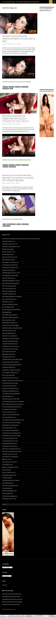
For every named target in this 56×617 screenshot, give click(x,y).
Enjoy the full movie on (12, 219)
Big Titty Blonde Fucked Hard (9, 351)
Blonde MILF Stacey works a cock (9, 244)
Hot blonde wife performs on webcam (10, 480)
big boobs (11, 86)
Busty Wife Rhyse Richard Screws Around (11, 451)
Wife (26, 36)
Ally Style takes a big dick (8, 249)
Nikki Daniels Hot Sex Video (8, 354)
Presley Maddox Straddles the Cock (10, 372)
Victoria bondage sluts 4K (8, 307)
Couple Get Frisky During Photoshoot (10, 414)
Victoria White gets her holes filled (10, 275)
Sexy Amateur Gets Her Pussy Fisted (10, 338)
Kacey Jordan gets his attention (9, 462)
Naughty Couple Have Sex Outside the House (12, 380)
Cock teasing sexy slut (7, 464)
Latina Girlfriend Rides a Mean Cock (10, 377)
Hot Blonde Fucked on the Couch (9, 454)
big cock (14, 131)
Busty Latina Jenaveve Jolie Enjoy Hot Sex (11, 594)
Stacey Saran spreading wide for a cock (11, 246)
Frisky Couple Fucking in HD (8, 375)
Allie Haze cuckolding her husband (10, 304)
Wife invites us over (6, 459)
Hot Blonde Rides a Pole (7, 493)
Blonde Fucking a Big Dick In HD (9, 490)
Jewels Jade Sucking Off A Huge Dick (10, 362)
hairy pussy (31, 51)
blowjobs (11, 164)
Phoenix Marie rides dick (7, 254)
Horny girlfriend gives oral (8, 483)
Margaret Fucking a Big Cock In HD (10, 467)
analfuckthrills (11, 224)
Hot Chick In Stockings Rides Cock (10, 485)
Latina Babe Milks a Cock (7, 396)
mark (19, 44)
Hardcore (21, 36)
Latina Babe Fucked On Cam (8, 356)
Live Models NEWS (8, 590)
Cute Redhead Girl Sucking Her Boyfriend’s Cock (13, 420)
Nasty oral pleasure (6, 469)
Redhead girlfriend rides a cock (9, 475)
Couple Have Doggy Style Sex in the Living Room (13, 401)
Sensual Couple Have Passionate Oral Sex (11, 406)
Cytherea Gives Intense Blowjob (9, 335)
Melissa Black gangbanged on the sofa (11, 280)
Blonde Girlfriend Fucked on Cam (9, 322)
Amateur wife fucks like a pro (18, 40)
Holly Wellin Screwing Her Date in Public (11, 596)
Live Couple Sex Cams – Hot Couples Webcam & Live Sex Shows (20, 2)
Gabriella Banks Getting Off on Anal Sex (11, 370)
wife (11, 88)
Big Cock (9, 175)
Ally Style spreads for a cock (8, 251)
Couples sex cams (13, 609)
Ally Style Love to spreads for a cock (10, 267)
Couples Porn (15, 36)
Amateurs (4, 36)
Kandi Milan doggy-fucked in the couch (15, 120)
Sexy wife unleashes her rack (8, 472)
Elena (7, 188)
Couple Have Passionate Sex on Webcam (11, 422)
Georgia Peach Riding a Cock (8, 367)
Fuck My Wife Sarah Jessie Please (9, 314)
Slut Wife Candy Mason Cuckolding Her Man (12, 328)
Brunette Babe (6, 116)
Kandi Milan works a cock (7, 301)
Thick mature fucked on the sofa (9, 257)
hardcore (5, 166)
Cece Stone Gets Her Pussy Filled (10, 349)
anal (4, 224)
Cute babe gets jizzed (7, 488)
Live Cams (4, 585)
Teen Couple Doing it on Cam (9, 417)
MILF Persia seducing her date (9, 291)
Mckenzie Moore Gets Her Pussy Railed (11, 435)
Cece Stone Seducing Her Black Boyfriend (11, 364)
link (55, 594)
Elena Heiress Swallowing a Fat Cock (10, 388)
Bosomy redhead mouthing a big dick (10, 283)
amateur (19, 48)
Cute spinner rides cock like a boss (10, 265)
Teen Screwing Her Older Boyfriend (10, 430)
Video (4, 44)
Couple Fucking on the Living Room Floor (11, 433)
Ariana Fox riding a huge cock (8, 278)
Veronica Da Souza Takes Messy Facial (10, 604)
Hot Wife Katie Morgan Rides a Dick (10, 391)
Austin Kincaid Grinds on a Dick (9, 385)
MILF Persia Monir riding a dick (9, 286)
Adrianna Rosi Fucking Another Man (10, 317)
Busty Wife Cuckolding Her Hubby (10, 341)
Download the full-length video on (16, 81)
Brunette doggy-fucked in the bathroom (18, 179)
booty (18, 224)
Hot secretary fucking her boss (9, 288)
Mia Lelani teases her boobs (8, 259)
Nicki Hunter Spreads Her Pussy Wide (10, 398)
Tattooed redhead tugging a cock (9, 496)
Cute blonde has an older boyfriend (10, 456)
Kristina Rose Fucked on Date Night (10, 325)
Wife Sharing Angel (6, 312)
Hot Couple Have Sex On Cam (9, 330)
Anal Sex (4, 175)
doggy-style (25, 86)
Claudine (18, 86)
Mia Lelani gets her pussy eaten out (10, 262)
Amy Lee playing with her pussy (9, 299)
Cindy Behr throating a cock (8, 241)
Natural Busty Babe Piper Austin (9, 443)
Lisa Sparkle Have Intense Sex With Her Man (12, 359)
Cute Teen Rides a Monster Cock (9, 438)
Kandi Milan (20, 127)
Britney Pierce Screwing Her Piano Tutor (11, 448)
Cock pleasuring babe (7, 477)
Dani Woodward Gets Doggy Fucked (10, 425)
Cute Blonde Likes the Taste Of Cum (10, 346)
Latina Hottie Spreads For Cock (9, 427)
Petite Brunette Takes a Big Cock (9, 446)
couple (23, 187)
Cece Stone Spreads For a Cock (9, 412)
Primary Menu (54, 2)
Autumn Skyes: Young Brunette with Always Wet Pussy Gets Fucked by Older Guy (21, 238)
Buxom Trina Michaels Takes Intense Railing (12, 601)
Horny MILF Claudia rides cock (9, 293)
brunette (18, 164)
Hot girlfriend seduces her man (9, 498)
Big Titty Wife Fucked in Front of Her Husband (12, 404)
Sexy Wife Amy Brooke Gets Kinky (10, 383)
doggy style (24, 53)
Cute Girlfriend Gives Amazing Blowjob (11, 393)
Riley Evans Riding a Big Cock (8, 333)
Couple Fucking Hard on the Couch (10, 441)
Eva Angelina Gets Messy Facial (9, 409)
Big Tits (9, 36)
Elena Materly (6, 225)
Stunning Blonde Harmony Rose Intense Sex (12, 599)
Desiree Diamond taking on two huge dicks (12, 296)
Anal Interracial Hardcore (6, 609)
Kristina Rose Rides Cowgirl (8, 320)
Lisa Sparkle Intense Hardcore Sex (10, 343)
